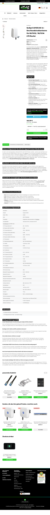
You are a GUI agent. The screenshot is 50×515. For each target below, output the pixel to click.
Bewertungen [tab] (27, 144)
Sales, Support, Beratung (5, 471)
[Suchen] (42, 8)
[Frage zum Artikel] (46, 40)
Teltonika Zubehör (34, 44)
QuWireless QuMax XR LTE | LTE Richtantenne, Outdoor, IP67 (9, 422)
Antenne (34, 66)
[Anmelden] (44, 8)
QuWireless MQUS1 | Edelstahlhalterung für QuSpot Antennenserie (25, 392)
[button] (3, 26)
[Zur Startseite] (25, 8)
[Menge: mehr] (46, 130)
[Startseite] (2, 18)
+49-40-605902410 (6, 475)
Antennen (15, 13)
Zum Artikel (9, 397)
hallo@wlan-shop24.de (6, 479)
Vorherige (5, 21)
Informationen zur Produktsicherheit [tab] (16, 144)
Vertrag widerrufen (25, 501)
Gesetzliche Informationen (17, 471)
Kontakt (46, 3)
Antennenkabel (22, 13)
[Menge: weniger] (28, 130)
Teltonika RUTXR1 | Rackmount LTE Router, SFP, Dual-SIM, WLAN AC (40, 422)
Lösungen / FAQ (40, 3)
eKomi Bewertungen (41, 470)
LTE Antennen (5, 223)
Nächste (45, 21)
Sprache (22, 491)
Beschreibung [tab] (5, 144)
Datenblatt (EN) (37, 116)
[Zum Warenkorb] (47, 8)
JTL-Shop (42, 506)
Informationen (29, 470)
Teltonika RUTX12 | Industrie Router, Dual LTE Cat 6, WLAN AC (41, 391)
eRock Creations (28, 507)
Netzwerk (9, 13)
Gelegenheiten (42, 13)
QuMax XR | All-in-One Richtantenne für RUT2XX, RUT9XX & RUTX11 (25, 423)
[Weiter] (47, 373)
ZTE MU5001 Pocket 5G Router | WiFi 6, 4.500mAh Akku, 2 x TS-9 (9, 455)
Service (25, 15)
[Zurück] (45, 373)
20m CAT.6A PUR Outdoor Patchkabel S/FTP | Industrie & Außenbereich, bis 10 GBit (9, 392)
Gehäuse (44, 67)
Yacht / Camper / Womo (32, 13)
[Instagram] (25, 500)
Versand (35, 122)
